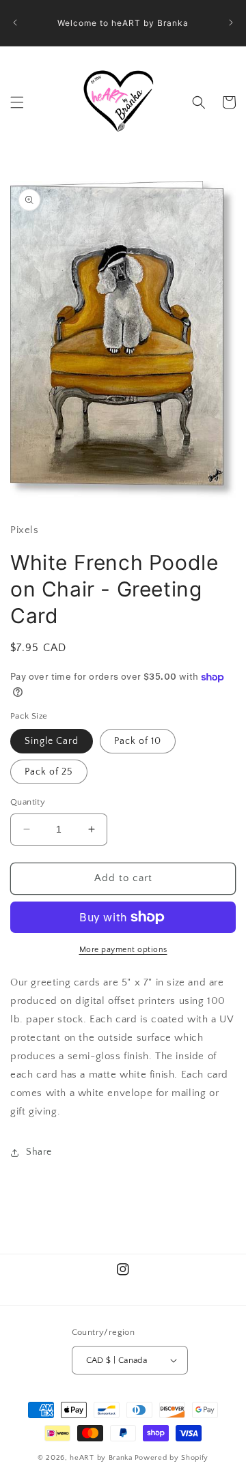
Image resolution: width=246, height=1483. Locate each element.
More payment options (123, 949)
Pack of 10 (137, 741)
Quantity (27, 802)
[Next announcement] (231, 23)
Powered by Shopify (172, 1458)
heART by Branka (101, 1458)
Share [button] (39, 1152)
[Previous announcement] (15, 23)
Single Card (52, 741)
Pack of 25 (49, 771)
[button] (17, 102)
